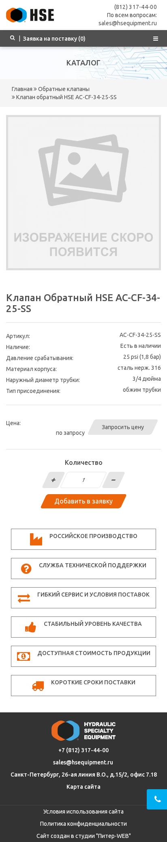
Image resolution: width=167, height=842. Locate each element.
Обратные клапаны (63, 89)
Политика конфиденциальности (83, 823)
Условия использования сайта (83, 811)
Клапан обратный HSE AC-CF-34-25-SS (66, 97)
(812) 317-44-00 (135, 7)
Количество (84, 462)
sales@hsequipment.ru (83, 762)
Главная (22, 89)
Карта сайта (83, 786)
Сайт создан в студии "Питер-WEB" (83, 836)
